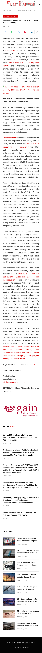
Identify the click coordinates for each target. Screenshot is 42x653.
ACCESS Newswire (10, 16)
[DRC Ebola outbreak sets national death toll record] (9, 602)
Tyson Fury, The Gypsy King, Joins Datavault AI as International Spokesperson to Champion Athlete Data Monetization (21, 500)
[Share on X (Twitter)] (19, 32)
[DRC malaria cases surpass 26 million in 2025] (9, 614)
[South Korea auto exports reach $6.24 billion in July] (9, 626)
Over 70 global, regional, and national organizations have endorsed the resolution (21, 277)
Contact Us (25, 647)
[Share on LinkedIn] (32, 32)
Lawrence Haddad (10, 138)
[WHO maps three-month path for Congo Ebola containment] (9, 577)
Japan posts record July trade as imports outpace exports (27, 540)
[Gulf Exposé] (21, 3)
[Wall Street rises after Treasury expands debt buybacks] (9, 565)
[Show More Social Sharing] (37, 32)
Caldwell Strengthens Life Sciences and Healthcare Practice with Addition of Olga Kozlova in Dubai (20, 437)
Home (5, 10)
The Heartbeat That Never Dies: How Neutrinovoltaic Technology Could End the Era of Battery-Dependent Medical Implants (20, 485)
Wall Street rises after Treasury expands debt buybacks (26, 565)
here (33, 365)
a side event (10, 51)
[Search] (38, 3)
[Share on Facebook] (6, 32)
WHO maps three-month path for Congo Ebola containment (26, 577)
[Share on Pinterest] (25, 32)
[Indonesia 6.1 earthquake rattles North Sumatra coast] (9, 590)
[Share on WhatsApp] (12, 32)
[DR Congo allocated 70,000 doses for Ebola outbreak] (9, 553)
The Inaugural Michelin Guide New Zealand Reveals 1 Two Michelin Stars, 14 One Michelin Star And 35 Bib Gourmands (20, 452)
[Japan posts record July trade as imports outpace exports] (9, 541)
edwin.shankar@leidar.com (14, 382)
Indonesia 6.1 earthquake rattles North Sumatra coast (27, 589)
